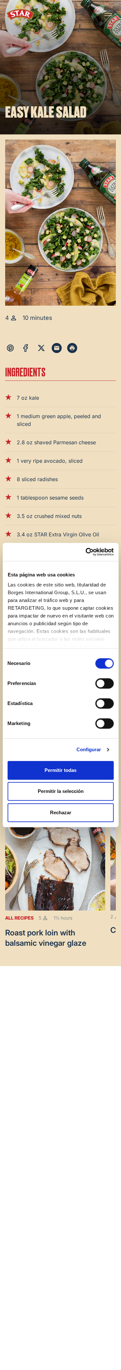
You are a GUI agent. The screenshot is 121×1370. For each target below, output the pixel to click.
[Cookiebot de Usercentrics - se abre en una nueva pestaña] (86, 552)
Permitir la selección (61, 791)
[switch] (104, 683)
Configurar (88, 749)
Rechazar (60, 812)
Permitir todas (60, 770)
